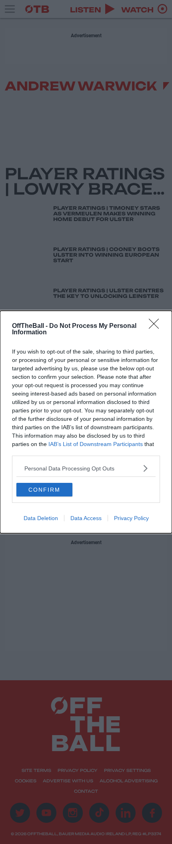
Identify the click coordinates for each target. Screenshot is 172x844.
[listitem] (86, 468)
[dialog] (86, 422)
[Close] (156, 326)
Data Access (86, 518)
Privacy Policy (131, 518)
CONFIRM (44, 489)
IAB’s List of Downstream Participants (95, 444)
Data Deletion (41, 518)
